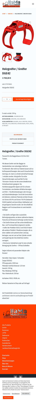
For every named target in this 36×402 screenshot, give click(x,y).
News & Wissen (7, 366)
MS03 (27, 123)
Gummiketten (6, 343)
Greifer (13, 119)
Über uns (5, 364)
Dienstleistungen (8, 361)
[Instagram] (20, 377)
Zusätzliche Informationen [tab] (18, 139)
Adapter (4, 338)
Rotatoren (5, 330)
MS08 (31, 123)
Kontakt (5, 369)
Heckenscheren (7, 346)
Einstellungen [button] (16, 393)
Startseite (5, 355)
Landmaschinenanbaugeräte (11, 348)
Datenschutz (6, 393)
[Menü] (33, 4)
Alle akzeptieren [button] (8, 397)
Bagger (15, 121)
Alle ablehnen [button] (25, 393)
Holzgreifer (21, 119)
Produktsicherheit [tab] (18, 143)
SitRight (5, 125)
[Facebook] (15, 377)
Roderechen (6, 340)
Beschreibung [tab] (18, 134)
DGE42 (30, 121)
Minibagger (21, 123)
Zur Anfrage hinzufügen (23, 99)
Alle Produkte (6, 325)
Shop (4, 358)
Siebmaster (5, 335)
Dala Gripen (23, 121)
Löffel (4, 333)
